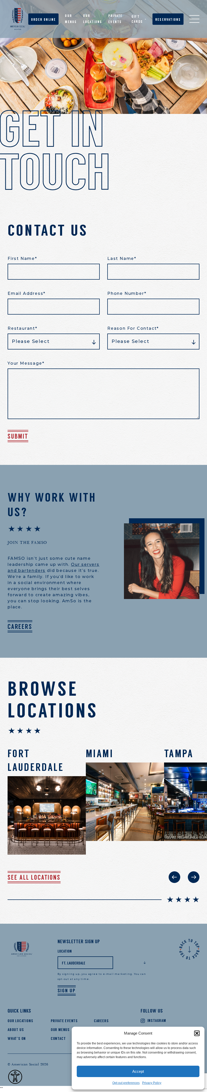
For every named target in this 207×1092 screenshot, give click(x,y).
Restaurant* (22, 328)
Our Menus (60, 1029)
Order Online (43, 19)
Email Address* (26, 293)
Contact (58, 1038)
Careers (20, 626)
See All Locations (34, 877)
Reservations (168, 19)
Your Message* (26, 363)
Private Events (64, 1020)
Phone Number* (126, 293)
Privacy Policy (151, 1083)
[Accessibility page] (15, 1076)
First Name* (22, 258)
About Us (16, 1029)
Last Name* (121, 258)
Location (65, 951)
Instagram (156, 1020)
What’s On (17, 1038)
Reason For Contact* (133, 328)
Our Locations (20, 1020)
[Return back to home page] (18, 19)
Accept (138, 1071)
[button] (196, 1033)
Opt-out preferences (126, 1083)
